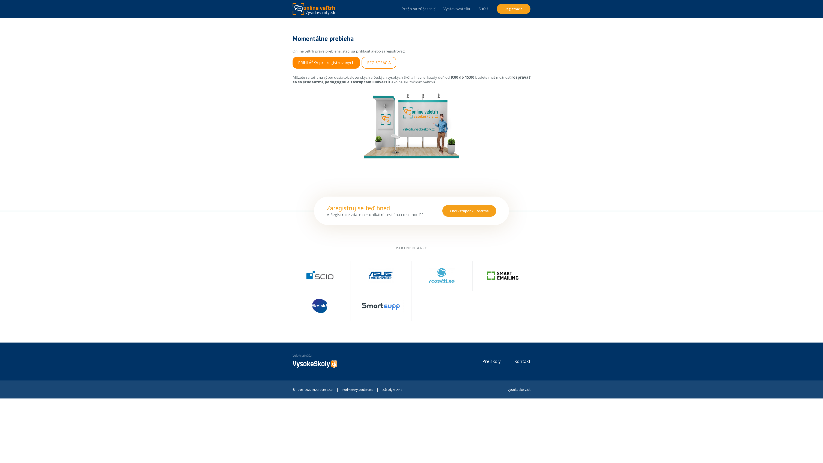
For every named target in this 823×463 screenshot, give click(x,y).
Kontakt (522, 361)
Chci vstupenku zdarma (469, 211)
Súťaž (483, 8)
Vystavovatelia (456, 8)
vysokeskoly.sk (519, 389)
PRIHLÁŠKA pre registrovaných (326, 62)
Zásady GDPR (392, 390)
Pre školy (491, 361)
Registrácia (514, 9)
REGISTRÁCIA (379, 62)
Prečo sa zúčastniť (418, 8)
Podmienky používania (357, 390)
